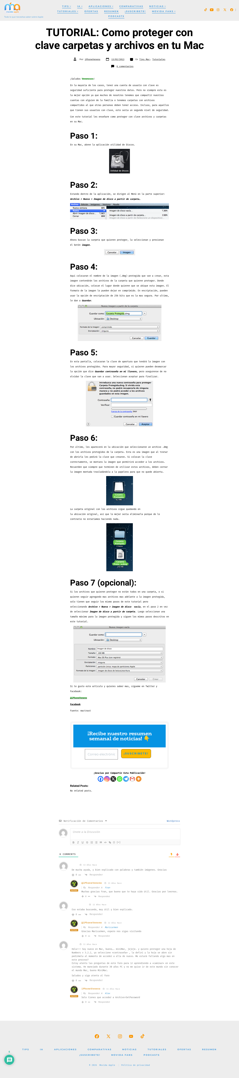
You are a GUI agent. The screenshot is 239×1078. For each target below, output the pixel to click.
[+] (118, 842)
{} (114, 842)
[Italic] (78, 842)
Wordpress (172, 821)
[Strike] (87, 842)
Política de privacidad (135, 1065)
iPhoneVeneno (92, 59)
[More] (138, 779)
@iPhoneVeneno (91, 883)
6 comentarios (125, 66)
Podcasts (116, 16)
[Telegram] (126, 779)
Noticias (156, 6)
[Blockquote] (101, 842)
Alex (107, 993)
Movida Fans (162, 11)
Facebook (75, 704)
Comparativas (131, 6)
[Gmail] (132, 779)
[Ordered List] (91, 842)
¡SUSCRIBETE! (135, 11)
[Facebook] (100, 779)
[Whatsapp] (119, 779)
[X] (113, 779)
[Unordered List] (96, 842)
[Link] (110, 842)
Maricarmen (111, 927)
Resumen (111, 11)
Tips (65, 6)
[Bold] (73, 842)
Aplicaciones (100, 6)
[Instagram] (107, 779)
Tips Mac (144, 59)
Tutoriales (66, 11)
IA (78, 6)
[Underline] (82, 842)
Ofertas (91, 11)
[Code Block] (105, 842)
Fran (107, 887)
